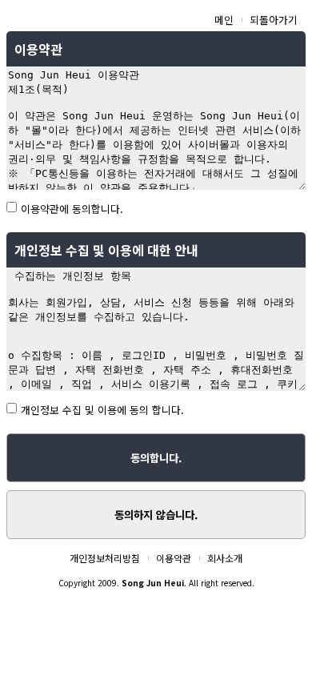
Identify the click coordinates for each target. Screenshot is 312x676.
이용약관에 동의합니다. (72, 208)
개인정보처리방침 (105, 558)
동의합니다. (156, 457)
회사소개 (224, 558)
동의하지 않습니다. (156, 514)
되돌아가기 (274, 19)
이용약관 (173, 558)
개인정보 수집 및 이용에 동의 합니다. (102, 409)
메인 (224, 19)
